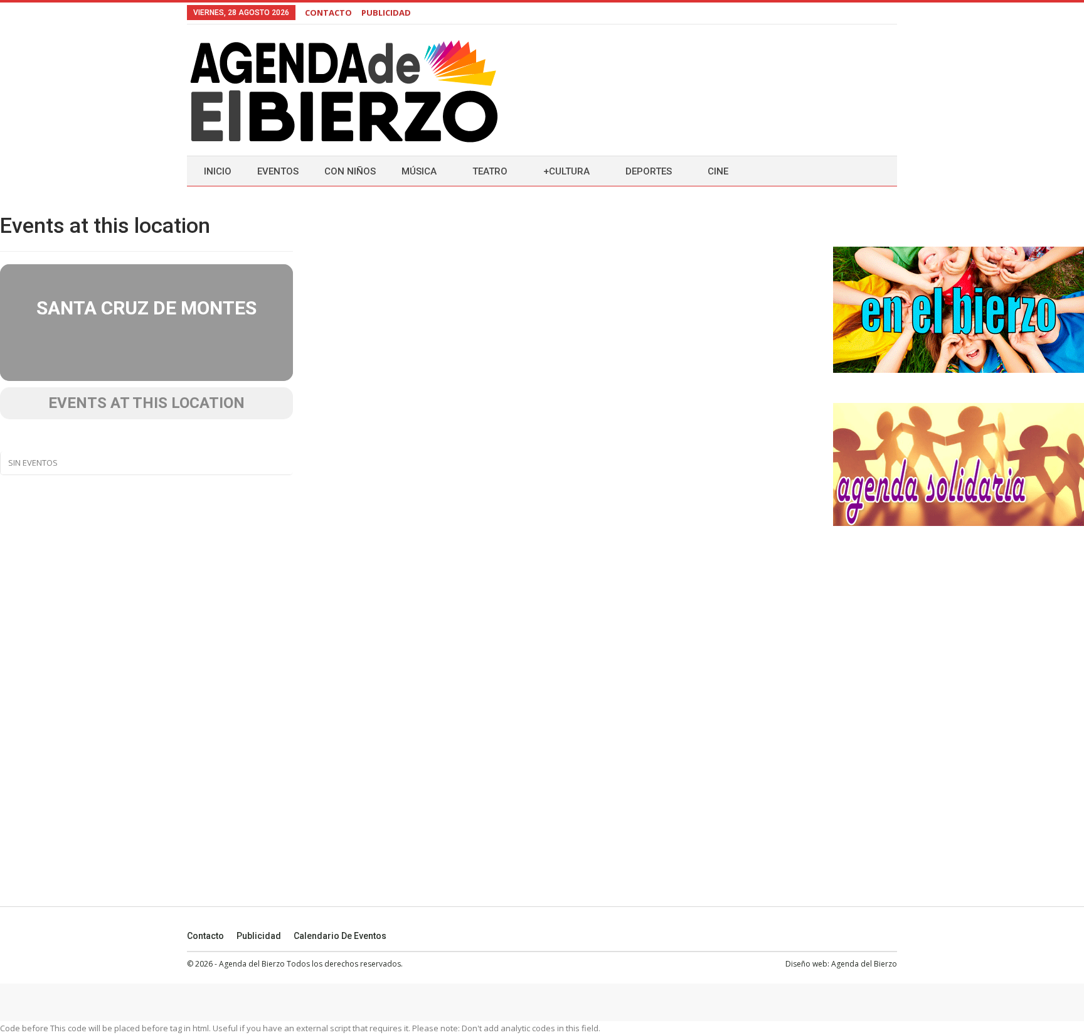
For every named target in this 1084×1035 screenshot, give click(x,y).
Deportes (648, 171)
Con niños (350, 171)
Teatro (489, 171)
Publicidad (258, 936)
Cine (718, 171)
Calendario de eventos (340, 936)
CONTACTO (328, 12)
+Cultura (566, 171)
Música (419, 171)
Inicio (217, 171)
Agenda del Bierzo (864, 963)
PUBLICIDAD (386, 12)
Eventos (278, 171)
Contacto (205, 936)
